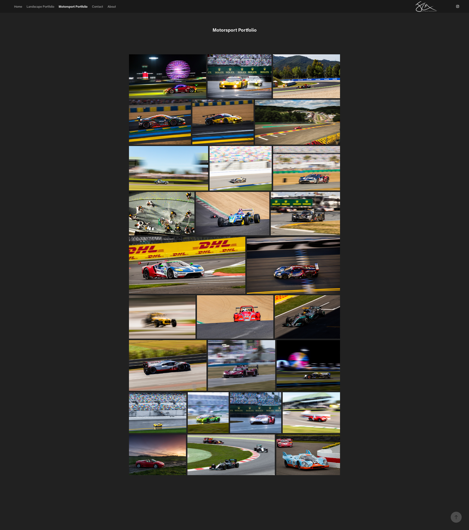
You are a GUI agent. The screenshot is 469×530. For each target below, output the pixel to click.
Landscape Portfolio (40, 6)
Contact (97, 6)
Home (18, 6)
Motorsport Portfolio (73, 6)
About (112, 6)
